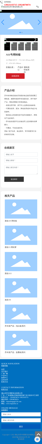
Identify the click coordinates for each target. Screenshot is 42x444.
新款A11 (8, 273)
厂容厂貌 (4, 373)
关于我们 (4, 371)
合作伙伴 (4, 380)
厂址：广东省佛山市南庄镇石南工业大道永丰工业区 (20, 395)
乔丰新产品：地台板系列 (15, 326)
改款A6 (8, 300)
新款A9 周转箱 (11, 221)
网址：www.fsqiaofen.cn (9, 403)
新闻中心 (4, 378)
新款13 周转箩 (10, 247)
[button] (20, 32)
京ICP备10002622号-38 (21, 437)
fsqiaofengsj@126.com (13, 401)
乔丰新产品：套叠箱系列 (15, 352)
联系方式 (4, 382)
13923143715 (23, 397)
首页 (3, 369)
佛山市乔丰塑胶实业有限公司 (12, 393)
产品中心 (4, 376)
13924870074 (14, 397)
